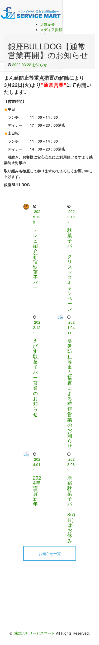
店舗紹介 (47, 24)
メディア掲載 (51, 29)
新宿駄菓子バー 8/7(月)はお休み (72, 509)
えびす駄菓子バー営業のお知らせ (35, 377)
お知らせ (39, 64)
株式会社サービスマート (34, 633)
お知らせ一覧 (50, 553)
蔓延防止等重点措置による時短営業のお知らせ (69, 393)
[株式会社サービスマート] (31, 11)
